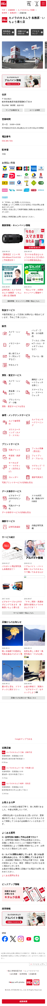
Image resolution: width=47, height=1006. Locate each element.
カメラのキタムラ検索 (26, 10)
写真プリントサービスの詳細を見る (17, 482)
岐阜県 (4, 13)
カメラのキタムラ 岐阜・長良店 (18, 783)
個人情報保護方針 (15, 971)
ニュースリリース (32, 971)
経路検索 (23, 1001)
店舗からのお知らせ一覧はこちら (23, 698)
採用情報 (23, 974)
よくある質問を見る (10, 875)
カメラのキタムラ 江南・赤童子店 (19, 752)
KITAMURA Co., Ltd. (18, 990)
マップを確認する (12, 110)
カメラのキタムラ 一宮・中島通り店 (20, 768)
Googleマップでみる (23, 739)
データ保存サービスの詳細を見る (16, 512)
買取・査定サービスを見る (13, 406)
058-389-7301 (7, 141)
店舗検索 (29, 1)
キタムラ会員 (36, 2)
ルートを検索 (35, 110)
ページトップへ (38, 964)
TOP (3, 10)
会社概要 (13, 974)
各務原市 (13, 13)
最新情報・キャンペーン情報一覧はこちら (23, 301)
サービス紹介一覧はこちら (23, 613)
